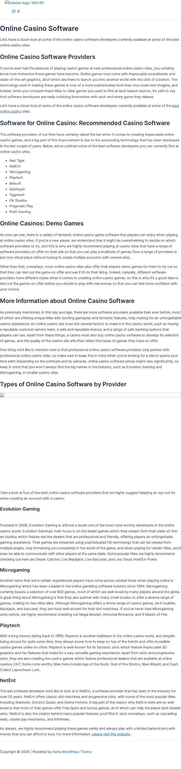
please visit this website (111, 734)
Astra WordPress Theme (72, 752)
